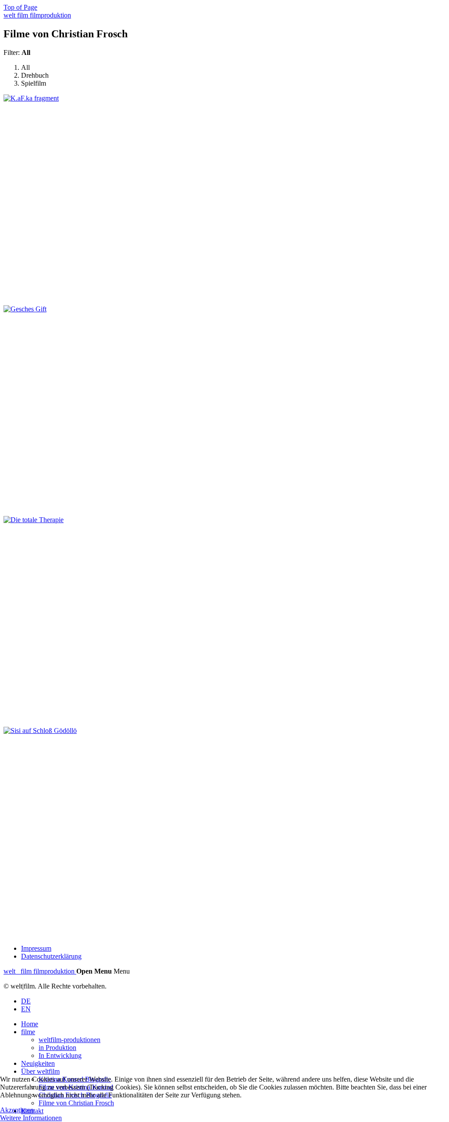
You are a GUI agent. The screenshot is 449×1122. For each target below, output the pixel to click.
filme (28, 1031)
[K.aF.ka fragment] (31, 98)
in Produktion (57, 1047)
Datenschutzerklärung (51, 956)
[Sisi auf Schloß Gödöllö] (40, 730)
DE (26, 1001)
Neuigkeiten (38, 1063)
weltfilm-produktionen (69, 1039)
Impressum (36, 948)
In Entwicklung (60, 1055)
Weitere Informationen (31, 1118)
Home (29, 1024)
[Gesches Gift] (25, 309)
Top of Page (20, 7)
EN (26, 1009)
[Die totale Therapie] (34, 519)
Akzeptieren (17, 1110)
